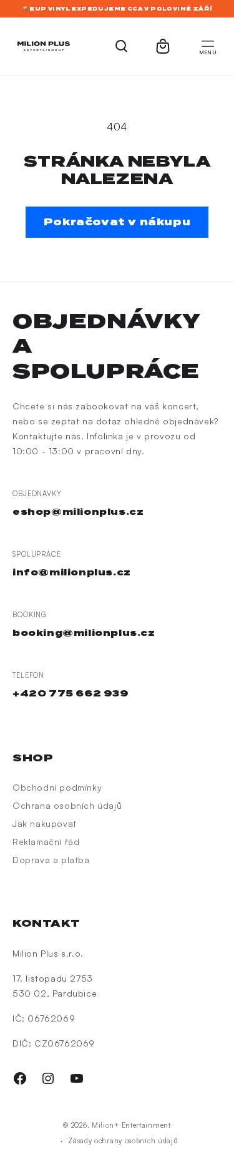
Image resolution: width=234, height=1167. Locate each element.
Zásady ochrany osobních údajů (123, 1140)
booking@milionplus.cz (83, 633)
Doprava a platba (51, 859)
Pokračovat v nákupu (117, 222)
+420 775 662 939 (70, 693)
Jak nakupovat (44, 823)
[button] (208, 46)
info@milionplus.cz (71, 572)
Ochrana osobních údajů (67, 805)
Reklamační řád (45, 841)
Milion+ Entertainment (131, 1125)
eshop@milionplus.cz (78, 512)
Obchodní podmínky (57, 787)
